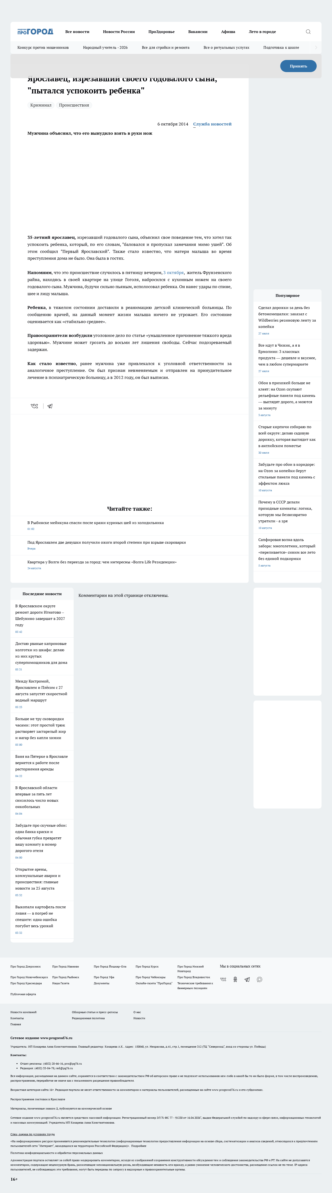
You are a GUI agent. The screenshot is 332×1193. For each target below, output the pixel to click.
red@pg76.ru (64, 1068)
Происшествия (74, 105)
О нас (137, 1012)
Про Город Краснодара (26, 983)
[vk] (35, 406)
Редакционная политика (88, 1018)
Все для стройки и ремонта (166, 47)
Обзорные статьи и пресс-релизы (95, 1012)
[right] (316, 47)
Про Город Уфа (104, 977)
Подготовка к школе (281, 47)
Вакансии (198, 31)
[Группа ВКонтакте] (223, 979)
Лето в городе (262, 31)
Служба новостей (212, 124)
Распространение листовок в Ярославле (37, 1099)
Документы (101, 983)
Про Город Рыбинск (65, 977)
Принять (298, 66)
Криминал (41, 105)
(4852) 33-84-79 (44, 1068)
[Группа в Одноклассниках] (235, 979)
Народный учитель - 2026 (105, 47)
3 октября (173, 272)
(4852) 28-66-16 (53, 1063)
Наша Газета (60, 983)
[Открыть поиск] (308, 31)
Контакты (17, 1018)
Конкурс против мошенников (43, 47)
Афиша (228, 31)
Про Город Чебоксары (151, 977)
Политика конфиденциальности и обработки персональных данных (56, 1153)
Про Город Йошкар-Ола (110, 966)
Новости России (119, 31)
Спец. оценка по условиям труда (32, 1134)
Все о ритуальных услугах (226, 47)
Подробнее (138, 1146)
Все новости (77, 31)
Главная (15, 1024)
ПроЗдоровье (162, 31)
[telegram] (51, 406)
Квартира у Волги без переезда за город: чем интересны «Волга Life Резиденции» (102, 564)
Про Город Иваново (65, 966)
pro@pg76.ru (73, 1063)
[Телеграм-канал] (247, 979)
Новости (139, 1018)
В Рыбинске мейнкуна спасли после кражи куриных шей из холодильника (95, 525)
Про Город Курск (147, 966)
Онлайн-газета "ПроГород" (154, 983)
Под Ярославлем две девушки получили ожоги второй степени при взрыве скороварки (106, 545)
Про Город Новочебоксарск (29, 977)
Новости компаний (23, 1012)
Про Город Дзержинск (25, 966)
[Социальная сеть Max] (259, 979)
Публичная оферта (23, 994)
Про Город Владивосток (193, 977)
